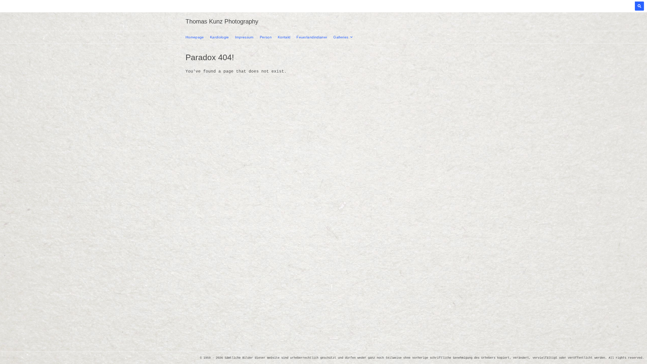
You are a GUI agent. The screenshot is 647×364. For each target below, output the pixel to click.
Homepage (195, 37)
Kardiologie (219, 37)
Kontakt (284, 37)
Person (266, 37)
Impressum (244, 37)
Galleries (340, 37)
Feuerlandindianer (311, 37)
